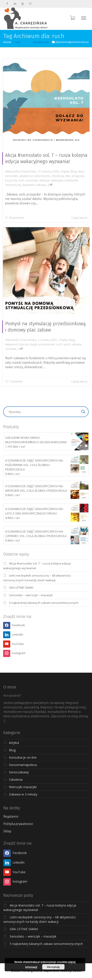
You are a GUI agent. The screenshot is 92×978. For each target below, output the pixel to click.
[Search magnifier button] (83, 412)
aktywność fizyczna (17, 344)
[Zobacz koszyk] (72, 17)
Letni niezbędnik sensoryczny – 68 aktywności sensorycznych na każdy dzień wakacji (39, 919)
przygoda (78, 176)
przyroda (11, 180)
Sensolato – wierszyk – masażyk (31, 595)
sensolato (31, 180)
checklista (58, 176)
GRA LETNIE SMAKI (21, 588)
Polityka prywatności (18, 824)
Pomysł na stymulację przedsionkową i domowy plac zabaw (45, 327)
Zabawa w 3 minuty (23, 794)
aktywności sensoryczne (34, 176)
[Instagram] (30, 3)
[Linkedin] (15, 3)
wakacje (45, 180)
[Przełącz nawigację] (84, 18)
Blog (74, 171)
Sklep (7, 831)
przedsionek (47, 344)
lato (67, 176)
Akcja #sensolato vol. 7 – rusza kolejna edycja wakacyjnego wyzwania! (46, 158)
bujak (33, 344)
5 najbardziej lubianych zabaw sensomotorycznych (43, 603)
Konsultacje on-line (23, 757)
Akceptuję (53, 967)
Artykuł (65, 171)
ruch (21, 180)
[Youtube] (22, 3)
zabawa (41, 185)
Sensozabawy (19, 772)
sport (66, 344)
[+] (46, 102)
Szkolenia (16, 779)
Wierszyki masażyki (23, 787)
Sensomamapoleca (23, 765)
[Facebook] (7, 3)
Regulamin (10, 816)
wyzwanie (29, 185)
